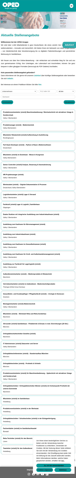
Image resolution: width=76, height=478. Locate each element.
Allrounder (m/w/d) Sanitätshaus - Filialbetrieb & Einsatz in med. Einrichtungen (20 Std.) (35, 324)
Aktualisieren (69, 102)
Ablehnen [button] (63, 470)
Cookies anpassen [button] (44, 470)
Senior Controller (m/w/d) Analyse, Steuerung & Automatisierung (27, 165)
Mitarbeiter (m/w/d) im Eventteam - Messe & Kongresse (23, 155)
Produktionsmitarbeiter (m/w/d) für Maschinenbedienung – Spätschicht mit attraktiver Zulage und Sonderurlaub (37, 374)
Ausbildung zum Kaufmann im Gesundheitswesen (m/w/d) (24, 244)
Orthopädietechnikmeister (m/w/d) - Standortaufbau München (25, 353)
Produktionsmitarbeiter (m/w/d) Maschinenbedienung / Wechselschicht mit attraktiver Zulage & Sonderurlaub (38, 113)
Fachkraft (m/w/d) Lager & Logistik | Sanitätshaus (21, 204)
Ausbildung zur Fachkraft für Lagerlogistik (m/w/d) (22, 264)
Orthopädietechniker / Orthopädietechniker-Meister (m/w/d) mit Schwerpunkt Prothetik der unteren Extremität (36, 387)
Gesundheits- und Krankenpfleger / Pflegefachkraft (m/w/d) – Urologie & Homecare (33, 294)
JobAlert (37, 75)
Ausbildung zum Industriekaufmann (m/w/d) (19, 234)
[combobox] (66, 91)
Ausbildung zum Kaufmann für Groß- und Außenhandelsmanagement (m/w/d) (31, 254)
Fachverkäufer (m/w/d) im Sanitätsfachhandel (19, 428)
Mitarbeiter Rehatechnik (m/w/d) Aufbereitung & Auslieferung (25, 135)
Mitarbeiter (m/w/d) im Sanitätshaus (16, 398)
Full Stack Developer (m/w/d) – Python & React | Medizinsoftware (27, 145)
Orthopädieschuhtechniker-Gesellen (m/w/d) (19, 334)
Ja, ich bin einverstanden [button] (54, 465)
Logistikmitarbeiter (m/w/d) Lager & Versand (19, 194)
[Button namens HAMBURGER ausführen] (71, 6)
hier (39, 84)
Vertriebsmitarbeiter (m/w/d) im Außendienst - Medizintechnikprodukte (29, 284)
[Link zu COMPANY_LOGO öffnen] (10, 6)
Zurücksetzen (7, 102)
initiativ (10, 78)
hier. (62, 461)
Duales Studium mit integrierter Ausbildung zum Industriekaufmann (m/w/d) (31, 214)
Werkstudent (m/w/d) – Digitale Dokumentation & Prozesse (24, 184)
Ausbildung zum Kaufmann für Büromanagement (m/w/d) (24, 224)
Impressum (32, 470)
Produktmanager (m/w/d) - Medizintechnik (18, 125)
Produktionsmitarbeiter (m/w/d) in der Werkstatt (21, 408)
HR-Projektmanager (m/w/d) (13, 174)
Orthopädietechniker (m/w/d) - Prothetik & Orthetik (22, 363)
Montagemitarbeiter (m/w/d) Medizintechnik (19, 304)
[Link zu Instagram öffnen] (29, 474)
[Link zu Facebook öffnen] (33, 474)
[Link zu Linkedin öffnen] (37, 474)
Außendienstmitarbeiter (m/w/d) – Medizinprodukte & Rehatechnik (27, 274)
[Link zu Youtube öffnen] (42, 474)
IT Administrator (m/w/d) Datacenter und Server (20, 343)
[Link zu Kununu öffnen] (47, 474)
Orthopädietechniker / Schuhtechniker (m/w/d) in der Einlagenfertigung (29, 418)
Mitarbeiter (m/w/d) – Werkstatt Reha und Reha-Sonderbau (24, 314)
